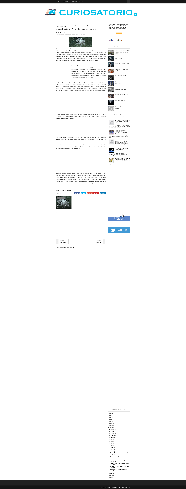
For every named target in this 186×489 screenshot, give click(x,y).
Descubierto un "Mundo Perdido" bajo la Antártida (63, 205)
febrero (112, 449)
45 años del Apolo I (114, 454)
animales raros (63, 25)
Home (58, 1)
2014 (110, 423)
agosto (112, 437)
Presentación (65, 1)
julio (112, 439)
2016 (110, 419)
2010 (110, 475)
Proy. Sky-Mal (74, 1)
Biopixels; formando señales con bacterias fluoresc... (119, 467)
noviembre (113, 431)
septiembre (113, 435)
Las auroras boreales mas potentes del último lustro (119, 457)
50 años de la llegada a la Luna (122, 63)
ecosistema (80, 25)
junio (112, 441)
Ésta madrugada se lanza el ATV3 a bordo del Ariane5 (122, 149)
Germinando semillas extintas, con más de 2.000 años (119, 464)
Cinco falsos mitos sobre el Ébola (122, 158)
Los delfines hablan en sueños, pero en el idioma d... (119, 460)
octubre (113, 433)
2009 (110, 477)
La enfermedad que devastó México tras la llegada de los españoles (121, 89)
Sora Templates (109, 487)
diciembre (113, 429)
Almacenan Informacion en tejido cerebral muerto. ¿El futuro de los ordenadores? (122, 121)
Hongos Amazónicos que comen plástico (119, 452)
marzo (112, 447)
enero (112, 451)
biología (74, 25)
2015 (110, 421)
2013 (110, 425)
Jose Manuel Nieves (66, 190)
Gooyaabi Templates (125, 487)
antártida (69, 25)
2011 (110, 473)
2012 (110, 427)
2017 (110, 417)
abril (112, 445)
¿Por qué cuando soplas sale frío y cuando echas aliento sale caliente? (122, 52)
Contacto (81, 1)
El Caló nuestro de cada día (121, 140)
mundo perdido (87, 25)
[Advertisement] (113, 190)
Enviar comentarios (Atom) (68, 247)
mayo (112, 443)
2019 (110, 413)
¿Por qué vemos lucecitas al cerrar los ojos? (121, 130)
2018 (110, 415)
